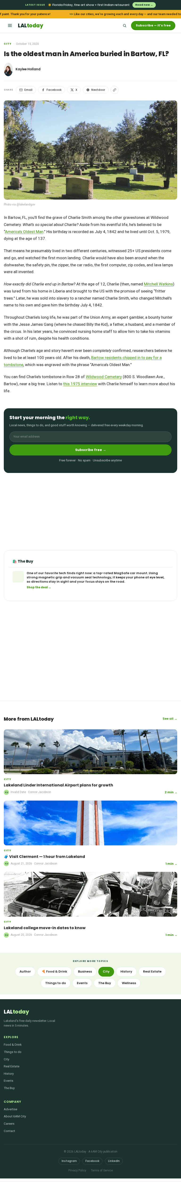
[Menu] (10, 25)
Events (82, 983)
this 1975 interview (80, 383)
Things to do (55, 983)
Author (25, 971)
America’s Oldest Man (24, 231)
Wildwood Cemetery (104, 376)
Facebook (54, 90)
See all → (170, 718)
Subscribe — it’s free (153, 25)
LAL (30, 25)
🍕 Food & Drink (54, 971)
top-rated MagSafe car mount (121, 573)
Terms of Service (102, 1170)
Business (85, 971)
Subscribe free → (90, 449)
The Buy (104, 983)
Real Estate (152, 971)
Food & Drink (13, 1044)
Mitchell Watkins (158, 284)
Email (28, 90)
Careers (9, 1123)
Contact (9, 1131)
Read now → (144, 5)
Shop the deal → (39, 587)
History (126, 971)
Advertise (10, 1109)
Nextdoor (98, 90)
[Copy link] (115, 90)
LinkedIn (114, 1161)
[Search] (124, 25)
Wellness (129, 983)
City (8, 44)
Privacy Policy (77, 1170)
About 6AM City (15, 1116)
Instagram (69, 1161)
